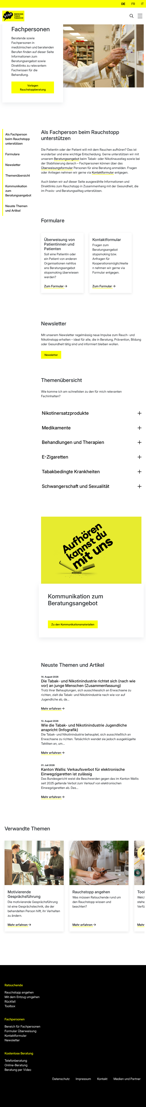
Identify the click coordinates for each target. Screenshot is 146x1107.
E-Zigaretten (55, 457)
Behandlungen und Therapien (73, 442)
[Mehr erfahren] (34, 886)
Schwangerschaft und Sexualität (75, 486)
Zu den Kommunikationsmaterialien (72, 624)
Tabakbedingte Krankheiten (71, 471)
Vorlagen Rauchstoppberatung (33, 87)
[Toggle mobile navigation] (140, 16)
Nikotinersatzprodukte (65, 413)
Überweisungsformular (57, 168)
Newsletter (51, 354)
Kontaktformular (103, 172)
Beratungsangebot (66, 159)
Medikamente (56, 428)
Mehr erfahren (51, 708)
